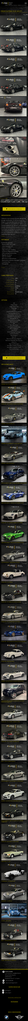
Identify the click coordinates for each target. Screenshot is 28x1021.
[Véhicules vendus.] (4, 4)
